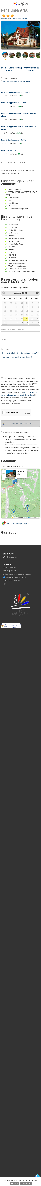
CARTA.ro (7, 564)
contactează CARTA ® (11, 581)
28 (27, 319)
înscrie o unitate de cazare (16, 577)
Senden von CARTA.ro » (22, 424)
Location (30, 70)
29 (32, 319)
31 (5, 323)
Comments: (5, 349)
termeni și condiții (9, 571)
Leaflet (15, 517)
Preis (3, 68)
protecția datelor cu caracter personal (17, 574)
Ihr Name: (4, 339)
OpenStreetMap (28, 517)
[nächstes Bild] (37, 36)
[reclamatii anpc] (11, 628)
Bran (25, 18)
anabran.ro (10, 557)
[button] (16, 481)
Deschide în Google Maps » (17, 523)
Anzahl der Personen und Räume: (13, 330)
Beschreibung (15, 68)
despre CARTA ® (9, 567)
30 (38, 319)
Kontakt (9, 70)
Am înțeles (14, 1183)
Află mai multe (26, 1183)
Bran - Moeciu (19, 18)
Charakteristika (31, 68)
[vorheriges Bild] (4, 36)
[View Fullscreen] (3, 471)
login (4, 584)
